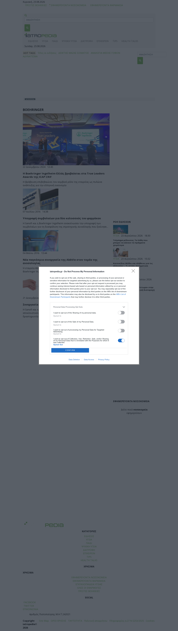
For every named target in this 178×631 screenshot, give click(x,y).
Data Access (89, 359)
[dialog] (89, 315)
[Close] (134, 271)
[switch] (121, 312)
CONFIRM (70, 350)
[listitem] (89, 307)
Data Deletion (74, 359)
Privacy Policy (103, 359)
